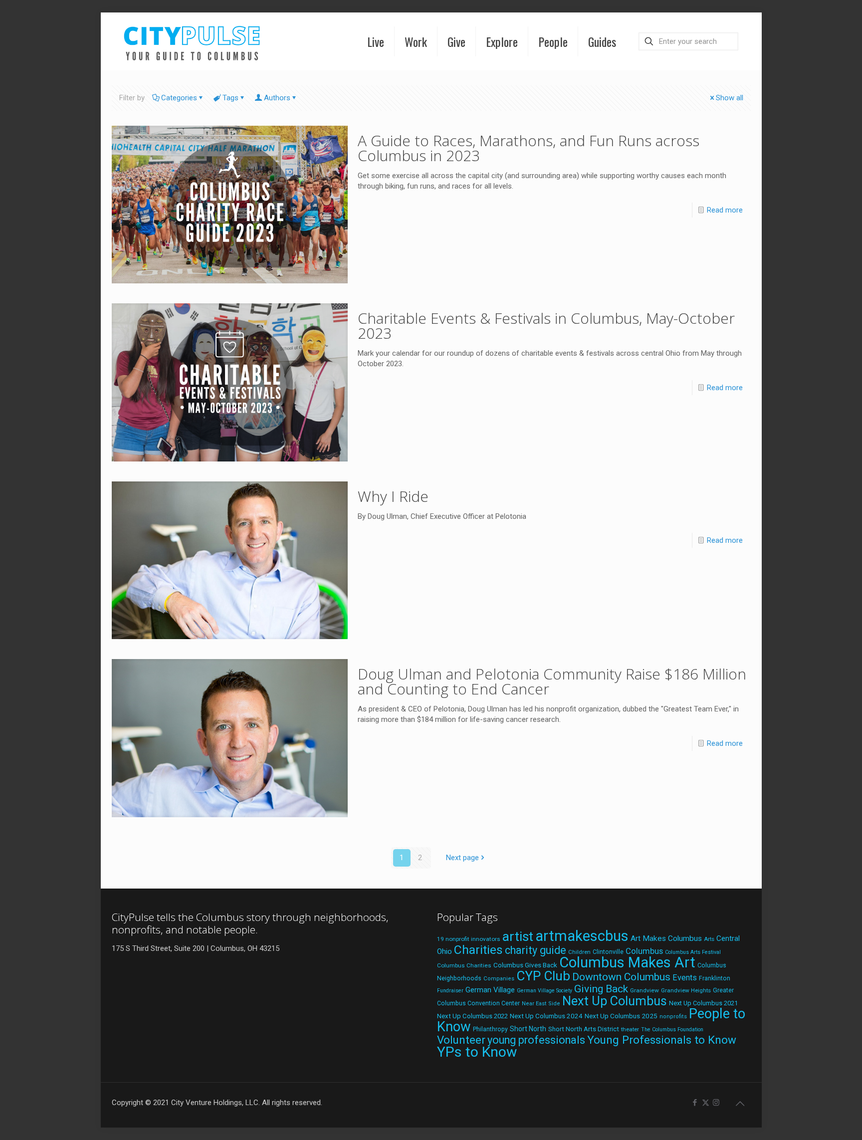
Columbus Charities (464, 965)
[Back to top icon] (740, 1103)
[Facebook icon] (695, 1102)
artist (517, 936)
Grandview (644, 990)
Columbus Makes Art (627, 962)
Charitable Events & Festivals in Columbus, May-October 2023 (546, 325)
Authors (277, 97)
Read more (725, 210)
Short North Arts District (583, 1029)
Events (684, 977)
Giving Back (601, 989)
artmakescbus (582, 935)
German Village (490, 989)
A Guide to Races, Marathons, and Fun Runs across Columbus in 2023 (528, 148)
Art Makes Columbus (666, 938)
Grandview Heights (686, 990)
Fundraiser (450, 990)
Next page (462, 857)
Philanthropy (490, 1029)
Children (579, 951)
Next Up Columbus (614, 1001)
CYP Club (543, 975)
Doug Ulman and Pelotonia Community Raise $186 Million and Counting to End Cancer (552, 681)
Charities (478, 949)
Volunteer (461, 1039)
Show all (729, 97)
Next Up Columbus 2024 (546, 1016)
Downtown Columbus (621, 977)
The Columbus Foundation (672, 1029)
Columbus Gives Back (525, 965)
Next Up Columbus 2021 (703, 1003)
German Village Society (544, 990)
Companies (498, 978)
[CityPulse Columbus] (192, 41)
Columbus (644, 951)
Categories (179, 97)
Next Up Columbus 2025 (621, 1016)
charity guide (535, 950)
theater (630, 1029)
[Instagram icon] (716, 1102)
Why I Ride (393, 496)
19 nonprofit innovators (468, 938)
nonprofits (673, 1016)
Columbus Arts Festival (693, 952)
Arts (709, 938)
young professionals (536, 1040)
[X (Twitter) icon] (705, 1102)
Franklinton (714, 978)
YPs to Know (477, 1052)
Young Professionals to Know (661, 1039)
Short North (528, 1029)
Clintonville (608, 951)
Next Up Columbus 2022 (472, 1016)
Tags (230, 97)
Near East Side (541, 1003)
